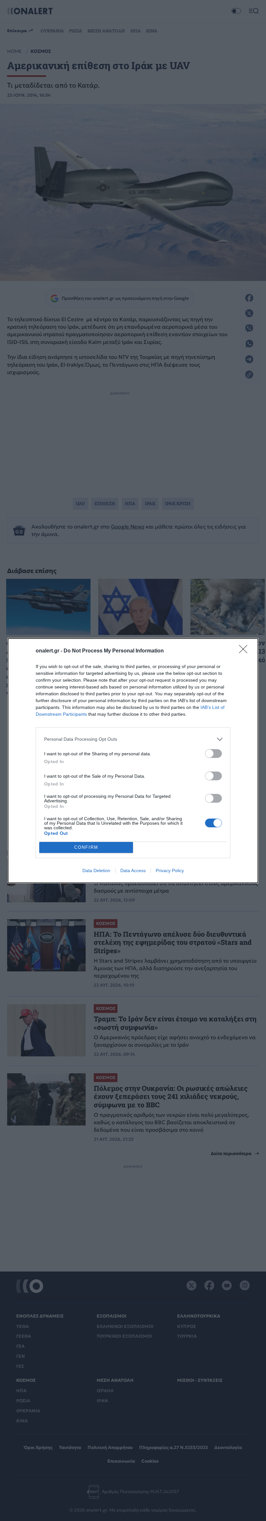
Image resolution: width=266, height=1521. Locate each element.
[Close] (245, 651)
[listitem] (133, 739)
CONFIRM (86, 847)
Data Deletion (96, 870)
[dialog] (133, 761)
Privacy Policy (170, 870)
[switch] (213, 753)
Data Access (133, 870)
